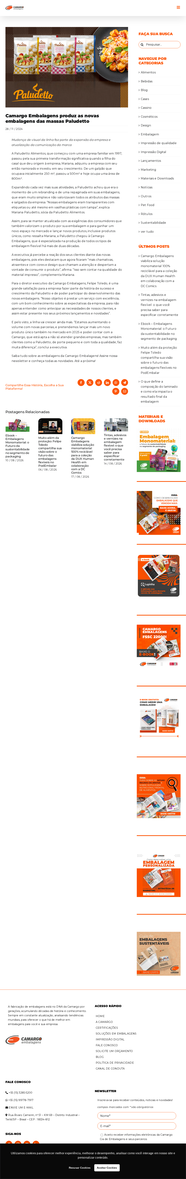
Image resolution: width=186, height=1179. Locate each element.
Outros (146, 196)
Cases (145, 99)
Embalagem (150, 134)
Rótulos (147, 214)
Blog (144, 90)
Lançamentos (151, 160)
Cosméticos (149, 116)
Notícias (147, 187)
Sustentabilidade (153, 222)
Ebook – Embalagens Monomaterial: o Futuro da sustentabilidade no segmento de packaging (17, 446)
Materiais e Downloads (157, 178)
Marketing (148, 169)
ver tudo (147, 231)
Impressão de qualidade (159, 143)
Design (146, 125)
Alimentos (148, 72)
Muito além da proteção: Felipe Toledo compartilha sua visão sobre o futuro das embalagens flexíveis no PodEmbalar (50, 452)
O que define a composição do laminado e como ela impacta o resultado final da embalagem (159, 391)
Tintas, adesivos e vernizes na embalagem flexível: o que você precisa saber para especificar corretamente (115, 447)
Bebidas (147, 81)
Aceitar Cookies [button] (107, 1167)
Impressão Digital (153, 152)
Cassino (146, 107)
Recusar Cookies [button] (80, 1167)
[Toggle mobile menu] (179, 7)
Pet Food (148, 205)
